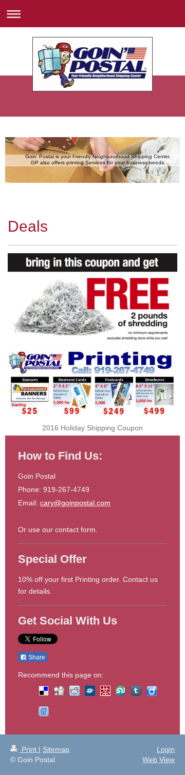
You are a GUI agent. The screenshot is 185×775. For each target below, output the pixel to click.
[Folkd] (90, 691)
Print (29, 749)
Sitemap (56, 749)
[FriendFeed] (44, 711)
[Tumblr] (136, 691)
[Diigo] (151, 691)
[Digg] (59, 691)
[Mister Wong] (105, 691)
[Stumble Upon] (121, 691)
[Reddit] (74, 691)
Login (166, 749)
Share (36, 657)
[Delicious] (44, 691)
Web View (158, 759)
